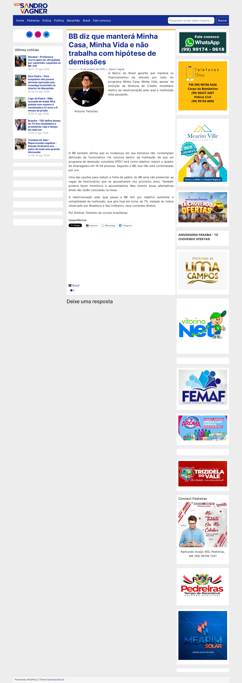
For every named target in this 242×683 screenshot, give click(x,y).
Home (20, 20)
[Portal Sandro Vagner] (30, 7)
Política (59, 20)
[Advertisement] (121, 145)
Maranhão (73, 20)
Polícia (46, 20)
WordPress (32, 679)
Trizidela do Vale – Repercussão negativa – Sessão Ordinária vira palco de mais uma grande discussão (44, 146)
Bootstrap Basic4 (55, 679)
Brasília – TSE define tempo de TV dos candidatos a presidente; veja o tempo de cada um (44, 125)
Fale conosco (102, 20)
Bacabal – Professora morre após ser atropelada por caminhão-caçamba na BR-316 (44, 61)
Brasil (86, 20)
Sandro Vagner (117, 69)
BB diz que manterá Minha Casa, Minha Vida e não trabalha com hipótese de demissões (113, 49)
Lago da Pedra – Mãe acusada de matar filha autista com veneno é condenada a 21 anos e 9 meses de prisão (43, 104)
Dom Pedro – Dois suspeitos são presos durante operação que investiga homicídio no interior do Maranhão (42, 82)
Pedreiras (33, 20)
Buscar (222, 20)
